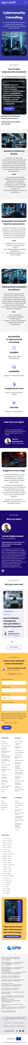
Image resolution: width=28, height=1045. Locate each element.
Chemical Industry (6, 745)
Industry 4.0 (4, 775)
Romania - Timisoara (8, 875)
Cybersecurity (18, 754)
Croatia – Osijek (6, 860)
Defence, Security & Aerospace (6, 752)
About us (17, 801)
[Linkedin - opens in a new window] (20, 1031)
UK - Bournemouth (7, 880)
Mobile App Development (18, 783)
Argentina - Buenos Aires (9, 854)
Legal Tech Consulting (4, 777)
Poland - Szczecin (7, 847)
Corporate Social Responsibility (19, 817)
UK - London (6, 878)
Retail (3, 791)
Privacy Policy (11, 1018)
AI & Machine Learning (18, 744)
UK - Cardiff (5, 886)
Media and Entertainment (5, 781)
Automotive (4, 743)
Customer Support (19, 752)
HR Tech (3, 772)
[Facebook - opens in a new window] (23, 1031)
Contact (17, 829)
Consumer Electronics (4, 748)
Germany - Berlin (7, 867)
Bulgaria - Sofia (7, 858)
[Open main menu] (25, 2)
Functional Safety (19, 770)
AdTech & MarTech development (6, 786)
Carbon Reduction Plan (19, 820)
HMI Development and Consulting (19, 773)
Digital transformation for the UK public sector (6, 756)
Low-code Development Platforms (18, 777)
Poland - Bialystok (7, 845)
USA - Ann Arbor (6, 888)
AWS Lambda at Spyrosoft (19, 810)
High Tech (4, 789)
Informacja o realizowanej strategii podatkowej (18, 825)
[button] (12, 641)
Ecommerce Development (18, 763)
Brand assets (18, 805)
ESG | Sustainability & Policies (19, 813)
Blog (3, 801)
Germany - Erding (7, 869)
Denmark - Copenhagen (9, 864)
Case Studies (5, 805)
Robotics (4, 784)
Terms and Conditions (18, 1023)
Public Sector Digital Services (19, 790)
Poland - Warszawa (7, 841)
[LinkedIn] (14, 571)
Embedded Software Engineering (18, 767)
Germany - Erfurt (7, 871)
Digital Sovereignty (19, 760)
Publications (4, 807)
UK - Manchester (7, 882)
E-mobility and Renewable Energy (6, 760)
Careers (17, 807)
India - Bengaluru (7, 873)
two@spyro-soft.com (15, 674)
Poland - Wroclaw (7, 838)
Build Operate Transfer (18, 747)
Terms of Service (21, 1018)
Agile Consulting (19, 741)
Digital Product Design (18, 757)
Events (3, 809)
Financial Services (6, 765)
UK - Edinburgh (6, 884)
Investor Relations (19, 803)
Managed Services (19, 780)
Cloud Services (18, 750)
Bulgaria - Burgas (7, 856)
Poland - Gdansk (7, 851)
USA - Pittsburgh (7, 891)
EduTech (4, 762)
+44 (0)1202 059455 (9, 1031)
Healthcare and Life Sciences (6, 770)
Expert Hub (4, 803)
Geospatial (4, 767)
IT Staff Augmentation (18, 787)
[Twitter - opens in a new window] (17, 1031)
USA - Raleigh (6, 893)
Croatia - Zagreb (7, 862)
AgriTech (4, 741)
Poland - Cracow (7, 843)
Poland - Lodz (6, 849)
